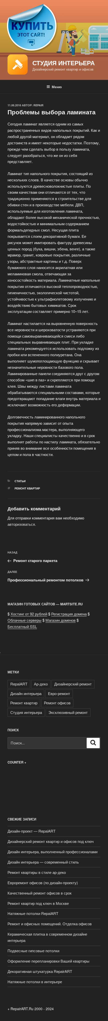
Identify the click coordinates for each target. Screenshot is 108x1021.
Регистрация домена (69, 613)
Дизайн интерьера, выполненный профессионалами (52, 851)
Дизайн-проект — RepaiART (32, 831)
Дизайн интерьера (25, 693)
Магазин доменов (60, 620)
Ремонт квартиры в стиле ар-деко (37, 872)
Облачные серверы (24, 620)
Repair (38, 105)
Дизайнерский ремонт (73, 683)
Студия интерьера (63, 62)
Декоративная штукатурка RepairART (40, 971)
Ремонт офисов (57, 702)
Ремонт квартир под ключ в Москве (38, 903)
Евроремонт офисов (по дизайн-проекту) (43, 882)
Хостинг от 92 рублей (29, 613)
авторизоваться (21, 524)
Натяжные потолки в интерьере (35, 981)
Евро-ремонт (59, 693)
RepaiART (18, 683)
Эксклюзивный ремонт (68, 712)
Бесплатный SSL (22, 626)
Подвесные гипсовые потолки (33, 950)
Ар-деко (41, 683)
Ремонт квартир (27, 488)
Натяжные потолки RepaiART (33, 913)
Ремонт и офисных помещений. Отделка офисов (50, 923)
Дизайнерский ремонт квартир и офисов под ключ (51, 841)
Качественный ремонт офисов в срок (40, 893)
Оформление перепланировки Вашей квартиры (48, 961)
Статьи (20, 481)
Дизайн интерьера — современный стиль (43, 862)
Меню (57, 86)
